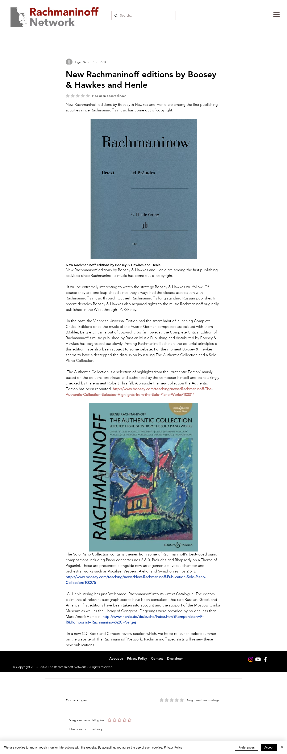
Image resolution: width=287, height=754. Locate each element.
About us (116, 658)
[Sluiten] (281, 747)
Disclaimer (175, 658)
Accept (268, 747)
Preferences (246, 747)
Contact (157, 658)
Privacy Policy (173, 747)
